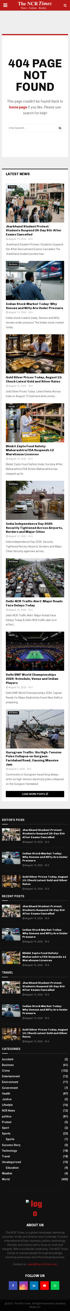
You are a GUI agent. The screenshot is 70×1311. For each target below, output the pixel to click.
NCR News (13, 484)
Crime (6, 1070)
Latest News (18, 174)
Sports (12, 635)
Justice (6, 1099)
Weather (7, 1173)
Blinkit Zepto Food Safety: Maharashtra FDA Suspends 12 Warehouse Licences (30, 450)
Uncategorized (11, 1162)
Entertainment (11, 1076)
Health (12, 407)
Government (10, 1087)
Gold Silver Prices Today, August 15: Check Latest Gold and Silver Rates (34, 379)
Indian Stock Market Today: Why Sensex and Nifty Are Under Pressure (34, 306)
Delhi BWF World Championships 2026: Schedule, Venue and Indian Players (32, 679)
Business (13, 264)
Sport (5, 1127)
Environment (10, 1082)
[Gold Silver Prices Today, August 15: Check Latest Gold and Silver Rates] (35, 353)
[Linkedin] (34, 1285)
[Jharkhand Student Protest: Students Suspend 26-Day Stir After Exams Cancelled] (35, 203)
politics (6, 1116)
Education (12, 1167)
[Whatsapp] (55, 1285)
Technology (9, 1150)
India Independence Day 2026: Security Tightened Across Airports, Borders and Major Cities (34, 528)
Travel (6, 1156)
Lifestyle (7, 1104)
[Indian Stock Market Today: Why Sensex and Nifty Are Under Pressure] (35, 280)
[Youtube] (44, 1285)
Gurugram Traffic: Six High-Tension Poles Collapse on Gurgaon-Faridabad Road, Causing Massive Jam (33, 758)
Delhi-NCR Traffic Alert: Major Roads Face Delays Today (34, 603)
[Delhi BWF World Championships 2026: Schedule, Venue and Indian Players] (35, 651)
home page (18, 107)
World (6, 1179)
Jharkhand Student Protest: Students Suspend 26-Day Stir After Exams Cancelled (33, 230)
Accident (7, 1059)
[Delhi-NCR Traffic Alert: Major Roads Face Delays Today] (35, 577)
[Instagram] (23, 1285)
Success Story (11, 1145)
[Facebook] (13, 1285)
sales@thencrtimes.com (42, 1264)
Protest (12, 187)
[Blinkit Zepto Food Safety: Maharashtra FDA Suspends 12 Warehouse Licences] (35, 422)
